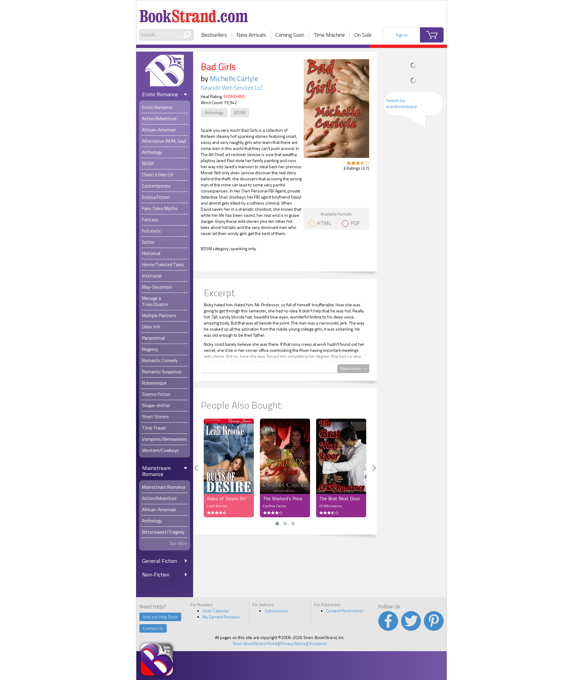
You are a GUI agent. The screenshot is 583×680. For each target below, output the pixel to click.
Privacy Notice (293, 643)
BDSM (239, 112)
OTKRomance (330, 506)
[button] (277, 523)
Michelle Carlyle (234, 78)
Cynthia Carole (274, 506)
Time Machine (329, 35)
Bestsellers (214, 35)
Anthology (214, 112)
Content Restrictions (344, 610)
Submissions (276, 610)
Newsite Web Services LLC (232, 87)
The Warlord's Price (282, 498)
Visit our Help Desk (160, 617)
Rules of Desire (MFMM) (229, 498)
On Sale (363, 35)
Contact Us (153, 628)
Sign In (402, 35)
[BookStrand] (193, 13)
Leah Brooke (217, 506)
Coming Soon (289, 35)
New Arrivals (251, 35)
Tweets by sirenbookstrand (401, 103)
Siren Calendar (216, 610)
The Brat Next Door (339, 498)
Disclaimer (318, 643)
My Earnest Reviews (221, 617)
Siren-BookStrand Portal (255, 643)
